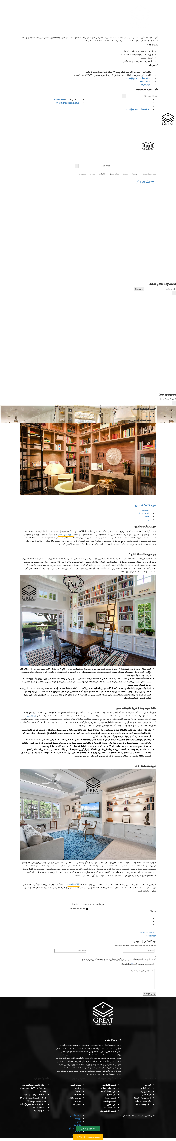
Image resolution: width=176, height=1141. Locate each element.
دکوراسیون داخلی (66, 534)
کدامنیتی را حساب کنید (143, 964)
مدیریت (145, 510)
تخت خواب (146, 1088)
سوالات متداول (74, 1098)
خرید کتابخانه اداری (145, 505)
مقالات (148, 417)
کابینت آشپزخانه (109, 1085)
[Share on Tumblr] (150, 925)
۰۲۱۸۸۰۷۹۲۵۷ (37, 1111)
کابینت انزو (111, 1094)
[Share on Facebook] (150, 915)
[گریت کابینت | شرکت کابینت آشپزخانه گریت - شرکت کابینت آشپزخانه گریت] (168, 120)
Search (139, 289)
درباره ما (77, 1101)
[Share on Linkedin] (150, 921)
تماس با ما (76, 1104)
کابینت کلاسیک (109, 1108)
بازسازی (148, 1085)
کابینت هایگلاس (108, 1091)
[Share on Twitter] (150, 918)
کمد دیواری (146, 1091)
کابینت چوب (110, 1104)
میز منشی (32, 716)
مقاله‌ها (77, 1094)
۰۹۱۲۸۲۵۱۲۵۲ (73, 884)
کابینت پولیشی (109, 1101)
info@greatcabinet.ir (138, 78)
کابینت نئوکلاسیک (108, 1111)
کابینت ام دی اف (108, 1088)
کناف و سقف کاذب (143, 1104)
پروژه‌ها (78, 1088)
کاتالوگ (78, 1091)
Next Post (150, 936)
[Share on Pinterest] (150, 928)
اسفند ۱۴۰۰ (144, 513)
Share (153, 911)
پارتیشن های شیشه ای (141, 1098)
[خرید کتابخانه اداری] (88, 459)
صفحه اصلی (75, 1085)
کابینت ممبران (109, 1098)
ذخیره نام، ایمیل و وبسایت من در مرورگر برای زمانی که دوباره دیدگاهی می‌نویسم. (119, 959)
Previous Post (147, 932)
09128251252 (144, 82)
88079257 (145, 85)
